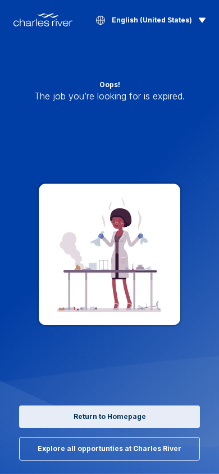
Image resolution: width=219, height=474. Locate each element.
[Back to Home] (42, 19)
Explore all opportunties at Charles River (109, 448)
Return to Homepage (110, 416)
